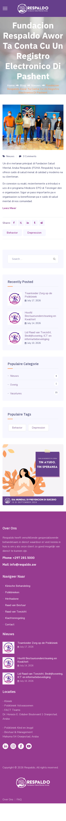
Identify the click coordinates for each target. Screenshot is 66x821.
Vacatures (16, 393)
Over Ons (8, 799)
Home (11, 85)
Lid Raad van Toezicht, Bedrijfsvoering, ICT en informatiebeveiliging (38, 336)
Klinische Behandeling (17, 586)
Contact (9, 624)
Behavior (12, 233)
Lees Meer (9, 208)
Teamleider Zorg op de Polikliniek (38, 295)
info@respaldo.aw (23, 564)
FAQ (19, 799)
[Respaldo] (33, 8)
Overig (14, 384)
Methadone (12, 598)
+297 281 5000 (24, 558)
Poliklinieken (12, 592)
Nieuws (10, 156)
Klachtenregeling (15, 618)
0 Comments (29, 156)
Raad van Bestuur (15, 605)
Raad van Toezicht (16, 611)
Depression (34, 233)
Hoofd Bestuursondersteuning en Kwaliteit (40, 316)
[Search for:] (33, 259)
